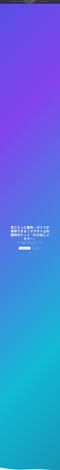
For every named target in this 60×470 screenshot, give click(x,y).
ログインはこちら (36, 248)
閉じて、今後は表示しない (30, 2)
